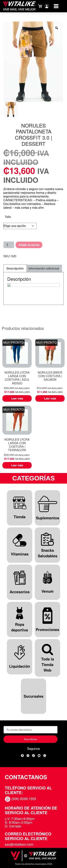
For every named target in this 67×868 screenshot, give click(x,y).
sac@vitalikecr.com (19, 844)
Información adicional (43, 268)
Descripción (15, 268)
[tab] (15, 268)
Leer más (17, 398)
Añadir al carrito (28, 244)
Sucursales (33, 696)
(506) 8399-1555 (23, 798)
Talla (8, 216)
